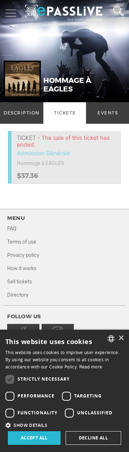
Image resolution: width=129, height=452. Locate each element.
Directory (18, 295)
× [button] (121, 338)
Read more (90, 366)
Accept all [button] (34, 438)
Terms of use (21, 242)
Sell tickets (19, 282)
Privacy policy (23, 255)
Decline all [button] (93, 438)
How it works (21, 268)
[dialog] (64, 391)
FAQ (11, 229)
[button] (64, 425)
